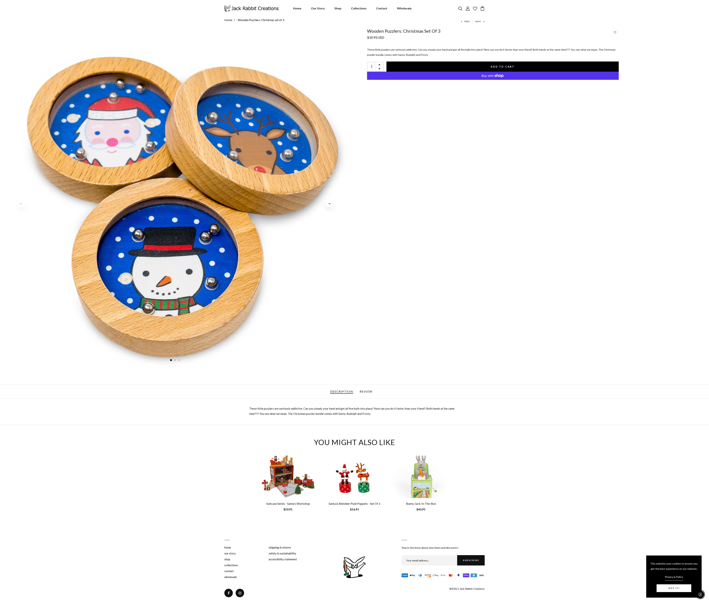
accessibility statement (283, 559)
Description (341, 391)
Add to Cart (502, 66)
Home (297, 8)
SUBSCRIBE (471, 560)
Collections (359, 8)
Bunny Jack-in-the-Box (421, 503)
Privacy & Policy (674, 576)
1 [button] (171, 360)
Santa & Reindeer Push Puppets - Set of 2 (354, 503)
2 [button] (175, 360)
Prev (467, 21)
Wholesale (404, 8)
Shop (337, 8)
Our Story (318, 8)
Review (366, 391)
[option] (175, 203)
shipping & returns (280, 547)
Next (478, 21)
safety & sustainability (282, 553)
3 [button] (179, 360)
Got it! (674, 588)
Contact (381, 8)
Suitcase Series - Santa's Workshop (288, 503)
